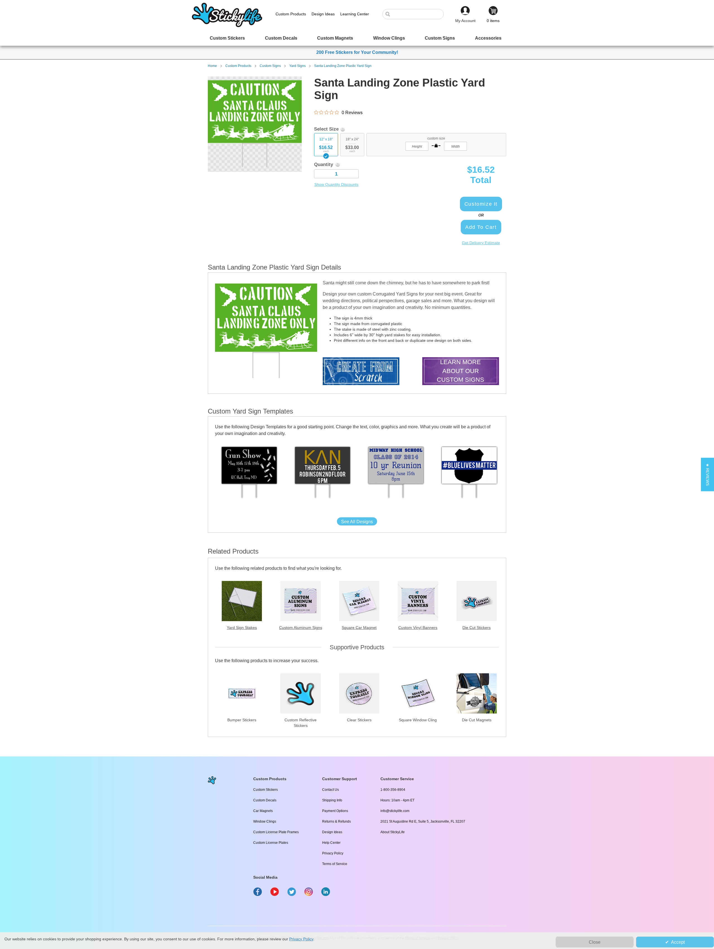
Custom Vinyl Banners (417, 627)
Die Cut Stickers (476, 627)
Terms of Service (334, 864)
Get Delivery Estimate (481, 243)
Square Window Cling (418, 720)
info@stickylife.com (394, 811)
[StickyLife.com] (227, 25)
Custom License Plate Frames (276, 832)
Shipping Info (332, 800)
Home (212, 66)
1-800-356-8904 (392, 790)
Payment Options (335, 811)
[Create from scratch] (361, 371)
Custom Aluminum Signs (300, 627)
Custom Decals (264, 800)
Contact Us (330, 790)
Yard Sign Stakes (242, 627)
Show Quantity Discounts (336, 184)
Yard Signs (297, 66)
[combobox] (415, 14)
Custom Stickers (265, 790)
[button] (707, 474)
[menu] (357, 38)
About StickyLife (392, 832)
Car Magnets (263, 811)
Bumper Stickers (241, 720)
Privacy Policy (332, 853)
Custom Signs (270, 66)
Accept (678, 942)
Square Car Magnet (359, 627)
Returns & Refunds (336, 821)
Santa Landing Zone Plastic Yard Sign (343, 66)
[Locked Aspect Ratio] (436, 145)
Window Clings (264, 821)
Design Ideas (332, 832)
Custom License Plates (270, 843)
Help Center (331, 843)
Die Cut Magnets (476, 720)
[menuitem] (227, 38)
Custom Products (238, 66)
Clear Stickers (359, 720)
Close (594, 942)
